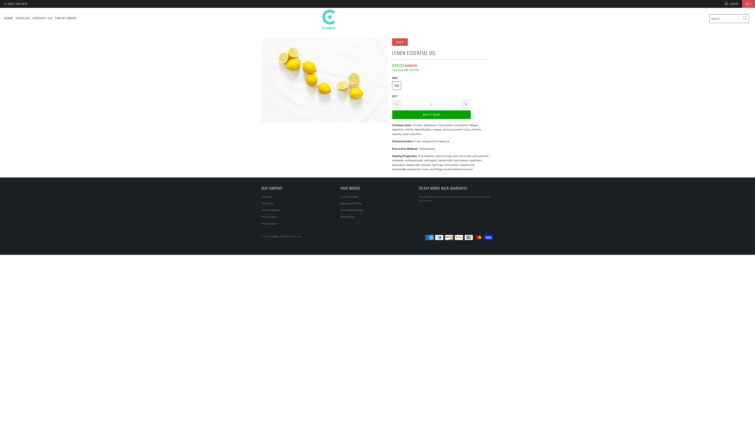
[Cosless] (377, 20)
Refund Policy (347, 216)
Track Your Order (349, 196)
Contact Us (42, 18)
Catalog (23, 18)
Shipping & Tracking (350, 203)
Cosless (274, 236)
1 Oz (396, 85)
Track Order (65, 18)
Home (8, 18)
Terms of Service (270, 210)
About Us (266, 196)
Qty (395, 96)
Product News (269, 223)
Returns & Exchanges (352, 210)
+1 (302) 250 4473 (15, 3)
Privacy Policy (268, 216)
